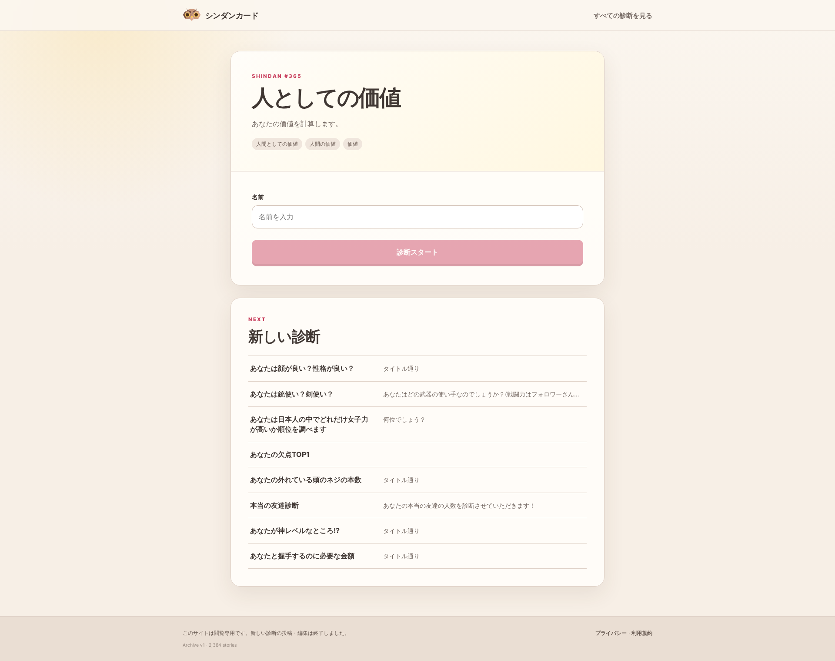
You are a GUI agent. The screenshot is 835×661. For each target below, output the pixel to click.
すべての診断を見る (623, 16)
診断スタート (417, 252)
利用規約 (641, 633)
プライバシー (611, 633)
